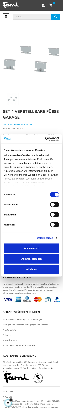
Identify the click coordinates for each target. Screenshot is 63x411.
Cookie (8, 335)
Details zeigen (45, 237)
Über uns (9, 391)
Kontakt (8, 397)
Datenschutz (10, 330)
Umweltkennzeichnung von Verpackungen (23, 319)
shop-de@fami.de (30, 407)
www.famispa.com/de (49, 407)
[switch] (54, 204)
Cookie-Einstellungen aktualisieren (20, 345)
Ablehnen (31, 269)
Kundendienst (11, 340)
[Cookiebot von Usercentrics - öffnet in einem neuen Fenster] (45, 139)
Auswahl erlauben (31, 258)
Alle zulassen (31, 248)
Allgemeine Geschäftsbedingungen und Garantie (26, 324)
